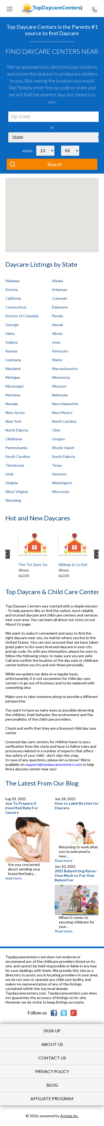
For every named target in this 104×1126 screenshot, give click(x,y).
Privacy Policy (52, 1071)
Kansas (11, 351)
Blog (52, 1084)
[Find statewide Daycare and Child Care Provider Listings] (52, 9)
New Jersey (15, 412)
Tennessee (14, 465)
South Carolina (17, 456)
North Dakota (16, 430)
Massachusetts (65, 368)
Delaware (60, 307)
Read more (13, 878)
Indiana (11, 342)
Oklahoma (13, 439)
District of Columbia (21, 316)
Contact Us (52, 1057)
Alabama (12, 280)
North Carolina (64, 421)
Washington (62, 482)
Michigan (12, 377)
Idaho (10, 333)
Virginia (11, 482)
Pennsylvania (16, 447)
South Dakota (63, 456)
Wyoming (13, 500)
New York (13, 421)
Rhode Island (63, 447)
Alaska (57, 280)
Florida (57, 316)
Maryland (13, 368)
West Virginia (16, 491)
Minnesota (61, 377)
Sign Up (52, 1030)
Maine (57, 359)
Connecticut (15, 307)
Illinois (57, 333)
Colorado (59, 298)
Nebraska (60, 395)
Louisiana (13, 359)
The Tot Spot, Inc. (33, 564)
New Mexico (62, 412)
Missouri (59, 386)
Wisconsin (60, 491)
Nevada (11, 403)
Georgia (12, 324)
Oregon (58, 439)
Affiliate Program (52, 1098)
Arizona (11, 289)
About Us (52, 1044)
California (13, 298)
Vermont (59, 474)
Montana (12, 395)
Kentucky (60, 351)
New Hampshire (65, 403)
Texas (57, 465)
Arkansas (59, 289)
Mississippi (14, 386)
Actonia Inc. (69, 1116)
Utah (9, 474)
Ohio (56, 430)
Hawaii (57, 324)
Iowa (56, 342)
